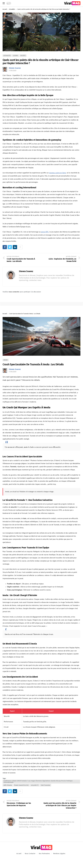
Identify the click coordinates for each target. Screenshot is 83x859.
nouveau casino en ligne (57, 173)
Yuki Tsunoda (45, 785)
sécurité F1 (34, 785)
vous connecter (14, 292)
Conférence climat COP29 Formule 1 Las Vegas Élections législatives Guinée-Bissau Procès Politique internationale (38, 781)
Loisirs (15, 55)
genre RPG (45, 232)
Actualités (7, 55)
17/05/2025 (12, 71)
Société (23, 55)
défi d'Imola (8, 785)
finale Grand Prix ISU (21, 785)
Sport (6, 360)
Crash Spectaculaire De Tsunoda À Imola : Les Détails (33, 364)
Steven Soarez (15, 68)
